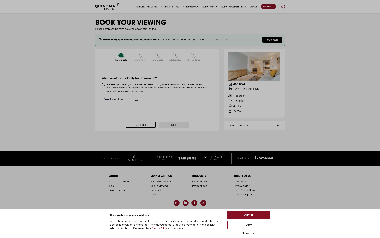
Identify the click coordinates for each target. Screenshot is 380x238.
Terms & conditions (244, 190)
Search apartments (146, 6)
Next (173, 124)
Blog (111, 185)
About (253, 6)
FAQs (153, 194)
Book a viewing (159, 185)
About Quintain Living (121, 181)
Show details (248, 233)
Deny (249, 224)
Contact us (240, 181)
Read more (272, 39)
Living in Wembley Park (233, 6)
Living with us (209, 6)
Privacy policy (242, 185)
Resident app (199, 185)
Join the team (117, 190)
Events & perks (200, 181)
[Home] (107, 6)
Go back (141, 124)
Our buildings (190, 6)
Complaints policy (244, 194)
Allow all (248, 214)
